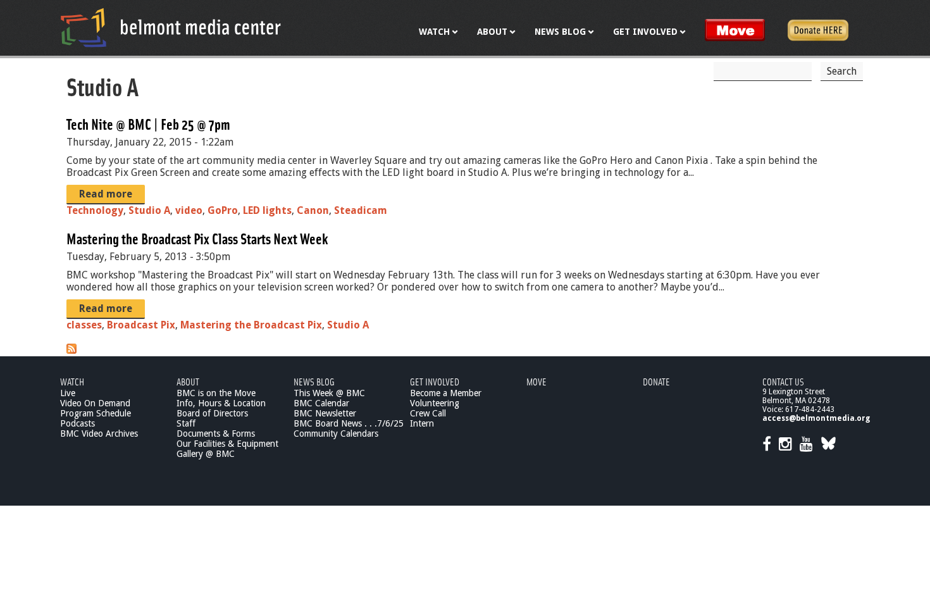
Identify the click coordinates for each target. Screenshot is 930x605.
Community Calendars (336, 433)
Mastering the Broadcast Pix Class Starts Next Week (197, 238)
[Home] (171, 27)
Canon (313, 210)
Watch (72, 381)
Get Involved (434, 381)
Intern (422, 423)
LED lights (267, 210)
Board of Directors (212, 413)
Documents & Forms (216, 433)
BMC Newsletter (325, 413)
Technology (94, 210)
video (188, 210)
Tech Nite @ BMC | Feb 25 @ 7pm (148, 124)
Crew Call (428, 413)
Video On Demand (95, 403)
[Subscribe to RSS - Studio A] (71, 350)
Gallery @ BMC (206, 454)
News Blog (314, 381)
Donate (656, 381)
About (188, 381)
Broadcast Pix (141, 325)
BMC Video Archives (99, 433)
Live (67, 393)
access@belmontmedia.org (816, 418)
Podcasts (77, 423)
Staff (186, 423)
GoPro (223, 210)
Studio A (149, 210)
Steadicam (360, 210)
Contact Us (783, 381)
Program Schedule (95, 413)
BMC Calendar (321, 403)
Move (536, 381)
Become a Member (445, 393)
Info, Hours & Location (221, 403)
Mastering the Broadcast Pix (251, 325)
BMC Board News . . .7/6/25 (349, 423)
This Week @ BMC (329, 393)
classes (84, 325)
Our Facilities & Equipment (227, 444)
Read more (105, 194)
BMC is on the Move (216, 393)
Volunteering (434, 403)
